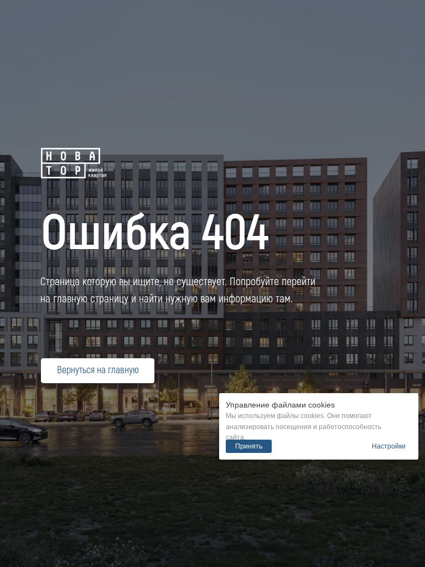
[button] (389, 446)
